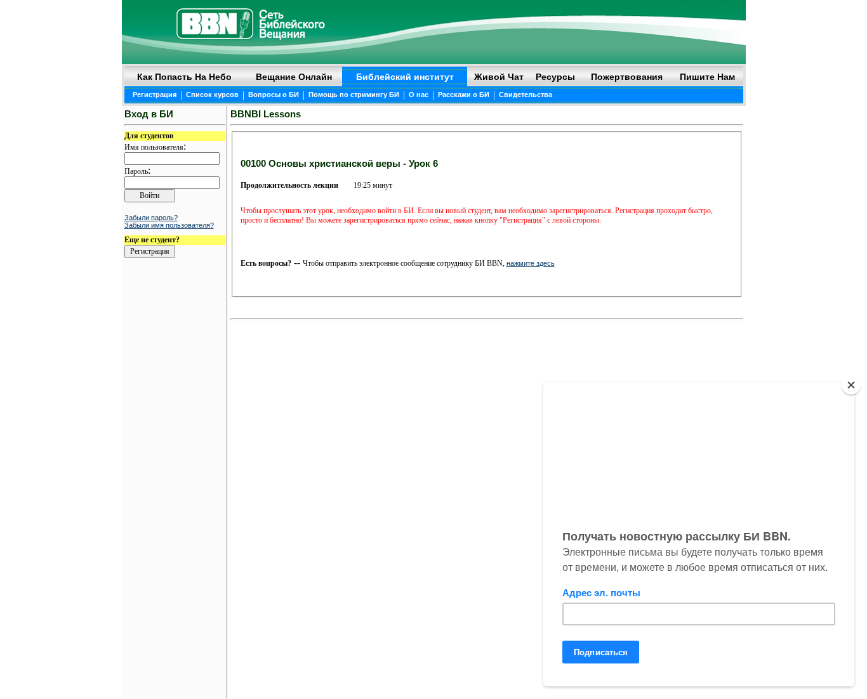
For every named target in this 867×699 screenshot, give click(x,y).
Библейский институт (405, 77)
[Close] (851, 385)
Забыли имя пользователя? (169, 225)
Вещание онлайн (294, 77)
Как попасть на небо (184, 77)
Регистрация (154, 94)
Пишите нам (707, 77)
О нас (418, 94)
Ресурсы (555, 77)
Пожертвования (627, 77)
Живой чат (499, 77)
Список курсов (212, 94)
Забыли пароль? (151, 217)
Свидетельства (525, 94)
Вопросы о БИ (273, 94)
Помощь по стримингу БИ (353, 94)
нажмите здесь (530, 263)
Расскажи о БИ (463, 94)
